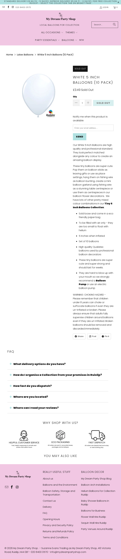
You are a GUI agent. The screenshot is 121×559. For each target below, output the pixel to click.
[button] (52, 32)
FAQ (45, 513)
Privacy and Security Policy (58, 525)
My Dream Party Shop (26, 548)
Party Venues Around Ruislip (97, 529)
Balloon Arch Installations (95, 485)
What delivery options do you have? (39, 364)
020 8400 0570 (23, 7)
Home (9, 54)
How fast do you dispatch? (32, 386)
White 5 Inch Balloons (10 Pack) (55, 54)
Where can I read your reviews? (36, 408)
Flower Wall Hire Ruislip (93, 517)
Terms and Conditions (55, 537)
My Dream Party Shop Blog (96, 478)
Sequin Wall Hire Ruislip (94, 523)
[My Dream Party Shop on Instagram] (13, 7)
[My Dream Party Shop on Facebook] (8, 7)
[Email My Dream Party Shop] (3, 7)
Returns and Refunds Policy (58, 531)
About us (48, 478)
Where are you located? (30, 397)
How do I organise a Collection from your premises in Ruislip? (57, 375)
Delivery (47, 507)
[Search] (114, 24)
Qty (75, 96)
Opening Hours (51, 519)
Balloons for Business (93, 510)
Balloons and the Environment (60, 485)
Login (105, 7)
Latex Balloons (25, 54)
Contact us (49, 501)
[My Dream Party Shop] (60, 16)
